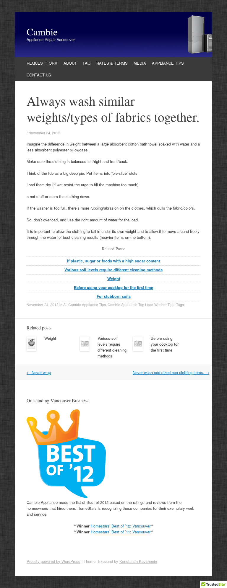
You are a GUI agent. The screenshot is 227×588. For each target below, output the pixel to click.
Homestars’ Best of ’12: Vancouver (120, 526)
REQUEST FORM (42, 63)
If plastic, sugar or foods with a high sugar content (113, 261)
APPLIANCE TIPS (168, 63)
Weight (113, 278)
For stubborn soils (114, 296)
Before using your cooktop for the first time (113, 287)
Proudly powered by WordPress (53, 561)
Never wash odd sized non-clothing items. (171, 372)
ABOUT (70, 63)
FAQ (86, 63)
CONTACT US (39, 75)
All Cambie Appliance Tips (84, 304)
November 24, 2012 (44, 132)
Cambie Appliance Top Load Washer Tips (141, 304)
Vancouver (141, 532)
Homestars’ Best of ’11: (111, 532)
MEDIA (140, 63)
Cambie (42, 32)
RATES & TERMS (112, 63)
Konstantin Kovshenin (138, 561)
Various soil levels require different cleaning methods (113, 269)
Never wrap (39, 372)
